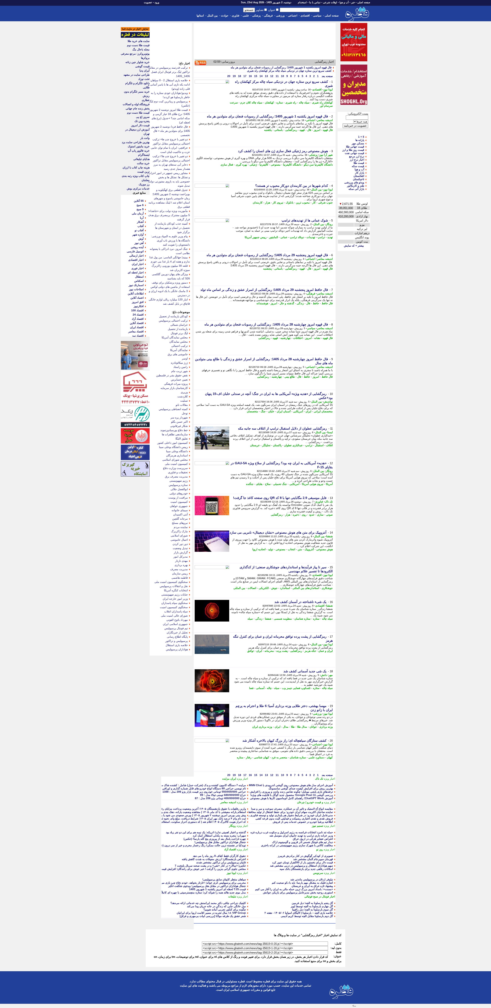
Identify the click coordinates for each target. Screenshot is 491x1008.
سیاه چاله (304, 102)
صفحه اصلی (363, 2)
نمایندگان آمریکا (179, 350)
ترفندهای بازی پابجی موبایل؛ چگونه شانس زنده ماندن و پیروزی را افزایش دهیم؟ (288, 791)
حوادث (224, 15)
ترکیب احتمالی (179, 345)
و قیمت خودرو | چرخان (310, 802)
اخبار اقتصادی (136, 259)
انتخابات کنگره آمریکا (176, 590)
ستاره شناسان (302, 618)
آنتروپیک (309, 549)
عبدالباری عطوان (293, 445)
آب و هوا (344, 2)
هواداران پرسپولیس (177, 649)
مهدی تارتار (181, 560)
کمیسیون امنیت (179, 501)
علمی (246, 15)
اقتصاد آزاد (230, 849)
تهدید (330, 237)
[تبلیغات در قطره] (135, 36)
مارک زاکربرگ (179, 531)
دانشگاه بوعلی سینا (177, 451)
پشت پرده (282, 650)
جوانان (313, 726)
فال (309, 129)
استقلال (139, 276)
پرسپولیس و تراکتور (176, 640)
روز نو (319, 849)
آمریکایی (298, 411)
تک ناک (329, 501)
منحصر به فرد (279, 757)
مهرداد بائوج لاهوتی (177, 619)
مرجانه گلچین (180, 518)
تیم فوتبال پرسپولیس (176, 628)
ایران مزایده (229, 778)
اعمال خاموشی (179, 539)
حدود (312, 514)
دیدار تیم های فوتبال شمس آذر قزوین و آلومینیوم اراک (302, 842)
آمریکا (329, 484)
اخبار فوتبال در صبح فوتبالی (319, 896)
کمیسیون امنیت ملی (176, 463)
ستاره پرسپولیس (178, 484)
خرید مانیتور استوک (139, 146)
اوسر (185, 358)
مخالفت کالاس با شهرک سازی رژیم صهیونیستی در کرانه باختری (297, 845)
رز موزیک (144, 184)
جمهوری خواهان (179, 506)
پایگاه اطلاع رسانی (177, 636)
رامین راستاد (180, 366)
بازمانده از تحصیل (178, 329)
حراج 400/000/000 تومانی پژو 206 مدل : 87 (220, 798)
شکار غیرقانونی (179, 425)
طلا (293, 726)
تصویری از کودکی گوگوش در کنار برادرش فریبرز (305, 855)
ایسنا (330, 432)
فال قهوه (328, 129)
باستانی (278, 129)
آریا (142, 217)
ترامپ (321, 237)
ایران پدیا (144, 70)
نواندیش (328, 401)
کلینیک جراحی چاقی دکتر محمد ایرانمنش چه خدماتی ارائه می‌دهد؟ (208, 903)
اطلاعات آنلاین (136, 293)
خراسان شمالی (179, 324)
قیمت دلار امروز (140, 125)
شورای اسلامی (179, 535)
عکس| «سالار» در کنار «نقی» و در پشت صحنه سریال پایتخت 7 (210, 865)
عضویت (148, 2)
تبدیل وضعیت (180, 548)
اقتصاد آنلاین (137, 323)
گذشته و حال (287, 303)
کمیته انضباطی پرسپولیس (173, 409)
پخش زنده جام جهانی (138, 108)
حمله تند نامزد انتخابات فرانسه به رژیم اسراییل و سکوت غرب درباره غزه (291, 832)
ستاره (279, 102)
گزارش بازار (181, 552)
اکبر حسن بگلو (179, 421)
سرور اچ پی (143, 116)
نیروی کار (278, 202)
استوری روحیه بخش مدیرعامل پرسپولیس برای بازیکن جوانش (298, 892)
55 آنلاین (139, 200)
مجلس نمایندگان (178, 341)
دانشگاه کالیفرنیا (292, 164)
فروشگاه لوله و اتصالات (136, 104)
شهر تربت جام (179, 371)
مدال (285, 726)
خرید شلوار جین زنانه (137, 62)
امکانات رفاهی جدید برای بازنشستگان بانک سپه (306, 868)
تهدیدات (310, 237)
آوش (141, 238)
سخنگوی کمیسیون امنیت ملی (171, 581)
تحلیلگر (266, 445)
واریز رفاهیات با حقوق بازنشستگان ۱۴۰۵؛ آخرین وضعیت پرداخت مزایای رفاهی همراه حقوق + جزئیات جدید (185, 808)
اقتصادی (305, 15)
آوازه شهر (138, 234)
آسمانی (260, 688)
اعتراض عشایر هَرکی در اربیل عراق (313, 838)
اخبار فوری (137, 268)
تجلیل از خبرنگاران (177, 632)
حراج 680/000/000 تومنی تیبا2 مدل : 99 (223, 794)
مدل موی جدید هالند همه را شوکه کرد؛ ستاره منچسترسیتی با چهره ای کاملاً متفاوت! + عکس (194, 892)
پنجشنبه (267, 268)
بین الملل (212, 15)
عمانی (283, 237)
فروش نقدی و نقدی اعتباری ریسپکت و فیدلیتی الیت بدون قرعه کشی (294, 818)
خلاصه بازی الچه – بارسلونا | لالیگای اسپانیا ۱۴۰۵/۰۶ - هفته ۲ (298, 912)
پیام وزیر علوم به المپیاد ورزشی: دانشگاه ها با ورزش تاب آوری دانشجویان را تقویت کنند (170, 240)
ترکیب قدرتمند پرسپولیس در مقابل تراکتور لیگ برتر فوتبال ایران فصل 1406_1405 (169, 72)
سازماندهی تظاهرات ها (175, 434)
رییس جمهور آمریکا (256, 237)
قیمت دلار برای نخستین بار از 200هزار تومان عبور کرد (302, 862)
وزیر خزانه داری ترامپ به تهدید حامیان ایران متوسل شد (301, 835)
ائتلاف (329, 445)
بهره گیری (241, 164)
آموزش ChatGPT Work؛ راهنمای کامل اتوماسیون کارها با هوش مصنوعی (291, 798)
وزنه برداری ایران (262, 726)
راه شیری (290, 102)
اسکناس (139, 280)
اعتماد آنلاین (137, 297)
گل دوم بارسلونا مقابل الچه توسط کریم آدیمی (307, 916)
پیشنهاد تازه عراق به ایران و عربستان (312, 885)
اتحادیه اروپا (259, 549)
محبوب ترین (303, 202)
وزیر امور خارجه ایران (175, 598)
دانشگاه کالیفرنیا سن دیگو (318, 164)
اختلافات (298, 338)
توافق (250, 650)
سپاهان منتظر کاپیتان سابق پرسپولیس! (224, 879)
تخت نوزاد (144, 78)
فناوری (235, 15)
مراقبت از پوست (178, 497)
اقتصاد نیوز (138, 335)
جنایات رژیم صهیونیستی (174, 594)
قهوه (302, 129)
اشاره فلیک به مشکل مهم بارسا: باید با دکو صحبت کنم (302, 882)
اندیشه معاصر (325, 120)
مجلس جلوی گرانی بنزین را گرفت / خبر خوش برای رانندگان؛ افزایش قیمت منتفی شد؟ (196, 868)
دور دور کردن (180, 543)
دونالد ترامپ (297, 237)
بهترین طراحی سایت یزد (136, 142)
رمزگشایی (291, 129)
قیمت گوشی (142, 66)
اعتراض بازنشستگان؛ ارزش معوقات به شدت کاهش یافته (214, 859)
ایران (308, 411)
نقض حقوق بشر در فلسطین (172, 375)
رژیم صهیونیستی (178, 480)
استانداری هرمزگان (177, 455)
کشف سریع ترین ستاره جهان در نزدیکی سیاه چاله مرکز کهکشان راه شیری (289, 70)
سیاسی (317, 15)
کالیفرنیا (264, 164)
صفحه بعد (327, 76)
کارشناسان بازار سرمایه (174, 388)
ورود (157, 2)
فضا (251, 688)
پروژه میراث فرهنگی (176, 383)
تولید (270, 549)
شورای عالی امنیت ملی (174, 615)
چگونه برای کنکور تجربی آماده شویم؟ (224, 909)
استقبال (319, 445)
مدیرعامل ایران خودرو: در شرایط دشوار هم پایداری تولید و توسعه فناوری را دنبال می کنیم (282, 815)
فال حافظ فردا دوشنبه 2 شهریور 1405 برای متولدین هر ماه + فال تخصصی (170, 131)
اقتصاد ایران (137, 327)
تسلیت (184, 400)
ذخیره (296, 514)
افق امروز (138, 301)
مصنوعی (276, 164)
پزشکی (256, 15)
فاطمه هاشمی (179, 577)
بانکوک (289, 202)
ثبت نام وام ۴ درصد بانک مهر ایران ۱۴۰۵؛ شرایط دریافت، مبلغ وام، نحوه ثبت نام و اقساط (195, 818)
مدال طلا (302, 726)
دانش (324, 675)
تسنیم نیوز (317, 825)
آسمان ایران (284, 411)
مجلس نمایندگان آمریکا (175, 337)
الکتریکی (264, 588)
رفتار (248, 757)
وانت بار (145, 137)
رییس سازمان (180, 573)
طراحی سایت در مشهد (137, 74)
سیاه (250, 618)
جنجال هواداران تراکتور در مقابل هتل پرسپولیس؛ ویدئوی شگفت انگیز (207, 885)
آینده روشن (137, 247)
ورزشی (280, 15)
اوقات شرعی (330, 2)
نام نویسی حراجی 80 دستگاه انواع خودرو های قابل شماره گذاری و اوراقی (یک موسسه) (196, 788)
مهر (331, 675)
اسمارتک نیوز (136, 285)
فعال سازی (227, 164)
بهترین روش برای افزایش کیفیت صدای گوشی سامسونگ (301, 788)
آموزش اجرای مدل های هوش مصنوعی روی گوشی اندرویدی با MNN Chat (291, 785)
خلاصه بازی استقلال (177, 645)
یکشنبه (268, 129)
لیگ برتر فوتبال (179, 333)
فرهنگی (268, 15)
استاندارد (285, 588)
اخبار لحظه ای (136, 272)
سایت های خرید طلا (139, 41)
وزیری (184, 392)
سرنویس (318, 872)
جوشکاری (327, 588)
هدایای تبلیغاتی (141, 159)
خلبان (271, 411)
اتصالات (252, 588)
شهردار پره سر (179, 417)
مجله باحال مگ (141, 49)
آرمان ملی (138, 213)
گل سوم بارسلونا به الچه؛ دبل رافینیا (312, 909)
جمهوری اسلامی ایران (175, 624)
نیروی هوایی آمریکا (312, 484)
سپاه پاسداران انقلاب (176, 611)
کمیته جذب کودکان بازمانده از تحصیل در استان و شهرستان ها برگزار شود (172, 228)
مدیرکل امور (180, 556)
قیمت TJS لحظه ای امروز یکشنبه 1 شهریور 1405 (217, 889)
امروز (317, 129)
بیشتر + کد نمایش (354, 245)
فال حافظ (327, 303)
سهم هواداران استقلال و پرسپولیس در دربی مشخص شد (301, 865)
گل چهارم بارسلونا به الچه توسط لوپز (312, 906)
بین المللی (239, 588)
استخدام (302, 2)
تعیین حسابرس (179, 379)
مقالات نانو (182, 404)
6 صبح (140, 205)
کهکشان (269, 102)
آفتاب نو (139, 230)
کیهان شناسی (261, 757)
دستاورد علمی (316, 757)
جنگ (263, 411)
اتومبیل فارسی (135, 251)
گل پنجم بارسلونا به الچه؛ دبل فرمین (312, 903)
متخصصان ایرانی (323, 411)
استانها (200, 15)
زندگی (300, 303)
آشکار (140, 221)
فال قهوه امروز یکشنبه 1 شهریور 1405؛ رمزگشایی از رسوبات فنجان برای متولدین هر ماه (281, 67)
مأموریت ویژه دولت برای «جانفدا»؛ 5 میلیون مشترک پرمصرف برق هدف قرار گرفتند (169, 215)
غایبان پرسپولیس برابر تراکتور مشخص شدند (221, 862)
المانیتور (273, 237)
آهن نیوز (139, 242)
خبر (353, 2)
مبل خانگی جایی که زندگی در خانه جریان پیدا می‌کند (216, 906)
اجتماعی (292, 15)
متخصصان (252, 411)
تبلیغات (232, 896)
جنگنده (250, 484)
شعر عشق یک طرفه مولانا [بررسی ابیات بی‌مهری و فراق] (213, 916)
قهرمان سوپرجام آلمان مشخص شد (313, 859)
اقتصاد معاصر (136, 331)
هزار (267, 202)
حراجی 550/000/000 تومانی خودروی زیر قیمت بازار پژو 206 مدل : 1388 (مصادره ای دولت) (193, 791)
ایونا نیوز (328, 89)
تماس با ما (314, 2)
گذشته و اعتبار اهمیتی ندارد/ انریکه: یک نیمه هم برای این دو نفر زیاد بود (206, 832)
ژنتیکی (253, 164)
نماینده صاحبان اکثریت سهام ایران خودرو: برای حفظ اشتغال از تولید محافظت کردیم (285, 812)
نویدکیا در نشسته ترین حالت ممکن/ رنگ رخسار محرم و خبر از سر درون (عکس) (200, 845)
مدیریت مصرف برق (176, 476)
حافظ (316, 303)
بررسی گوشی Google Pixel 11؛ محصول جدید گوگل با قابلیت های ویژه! (291, 794)
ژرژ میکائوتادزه (179, 362)
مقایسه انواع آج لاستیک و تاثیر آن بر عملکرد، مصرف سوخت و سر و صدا (292, 808)
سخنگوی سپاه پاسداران (174, 602)
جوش (274, 588)
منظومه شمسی (283, 618)
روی (304, 514)
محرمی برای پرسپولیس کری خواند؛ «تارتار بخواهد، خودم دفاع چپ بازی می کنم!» (200, 882)
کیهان (330, 757)
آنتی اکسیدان (180, 514)
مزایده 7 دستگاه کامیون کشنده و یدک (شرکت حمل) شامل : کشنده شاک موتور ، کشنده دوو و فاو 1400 (187, 785)
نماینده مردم (181, 527)
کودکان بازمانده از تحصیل (173, 316)
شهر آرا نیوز (326, 154)
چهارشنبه (285, 338)
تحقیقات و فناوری (178, 472)
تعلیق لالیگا (181, 438)
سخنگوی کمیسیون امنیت (174, 607)
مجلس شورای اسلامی (175, 459)
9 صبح (140, 209)
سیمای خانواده (180, 510)
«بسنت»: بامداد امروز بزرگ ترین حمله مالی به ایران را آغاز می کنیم (294, 889)
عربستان (255, 445)
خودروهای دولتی (179, 493)
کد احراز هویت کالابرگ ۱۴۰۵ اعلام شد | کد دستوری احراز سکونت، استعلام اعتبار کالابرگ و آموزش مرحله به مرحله (180, 821)
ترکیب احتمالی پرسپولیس (173, 320)
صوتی (329, 514)
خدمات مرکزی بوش (138, 188)
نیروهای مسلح (180, 522)
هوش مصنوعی (324, 549)
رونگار (329, 224)
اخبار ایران (138, 264)
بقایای (259, 484)
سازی (320, 514)
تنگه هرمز (310, 650)
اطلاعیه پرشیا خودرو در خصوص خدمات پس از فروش (303, 821)
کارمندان (258, 202)
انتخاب (291, 549)
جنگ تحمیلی (280, 484)
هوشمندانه (262, 303)
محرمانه (269, 650)
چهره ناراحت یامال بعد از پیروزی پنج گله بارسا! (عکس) (215, 838)
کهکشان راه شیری (322, 102)
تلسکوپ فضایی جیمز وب (296, 688)
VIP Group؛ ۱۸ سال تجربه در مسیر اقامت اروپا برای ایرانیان (211, 912)
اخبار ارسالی (136, 255)
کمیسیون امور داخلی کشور (172, 442)
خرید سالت (143, 163)
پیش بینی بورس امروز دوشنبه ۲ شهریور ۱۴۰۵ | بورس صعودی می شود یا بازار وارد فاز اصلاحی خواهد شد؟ (185, 815)
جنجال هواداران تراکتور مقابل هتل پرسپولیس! (220, 842)
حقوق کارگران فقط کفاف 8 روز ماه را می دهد (219, 855)
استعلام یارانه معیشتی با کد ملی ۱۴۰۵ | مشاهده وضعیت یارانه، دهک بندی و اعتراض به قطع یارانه (191, 812)
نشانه (317, 338)
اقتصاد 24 (138, 314)
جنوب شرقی (325, 202)
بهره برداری (181, 565)
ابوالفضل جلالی (179, 489)
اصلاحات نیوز (136, 289)
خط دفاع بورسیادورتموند (174, 430)
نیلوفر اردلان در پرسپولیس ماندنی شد (311, 879)
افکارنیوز (139, 306)
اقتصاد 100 (137, 310)
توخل (185, 413)
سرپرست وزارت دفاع (175, 468)
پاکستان (277, 445)
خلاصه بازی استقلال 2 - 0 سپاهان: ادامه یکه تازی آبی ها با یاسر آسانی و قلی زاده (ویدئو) (169, 84)
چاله (269, 688)
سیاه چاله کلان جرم (251, 102)
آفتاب (141, 226)
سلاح (268, 484)
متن (300, 549)
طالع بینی (289, 376)
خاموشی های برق (178, 354)
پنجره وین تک (142, 121)
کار (314, 202)
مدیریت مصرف (179, 569)
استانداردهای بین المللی (305, 588)
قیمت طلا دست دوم (138, 45)
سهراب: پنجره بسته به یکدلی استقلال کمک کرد (219, 835)
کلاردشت (182, 396)
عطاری (146, 100)
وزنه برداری (326, 726)
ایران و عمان (325, 650)
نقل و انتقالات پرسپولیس (174, 586)
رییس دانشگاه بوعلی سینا (173, 447)
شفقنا (329, 536)
